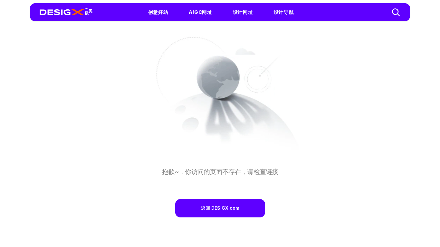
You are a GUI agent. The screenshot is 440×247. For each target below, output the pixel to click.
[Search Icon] (395, 12)
